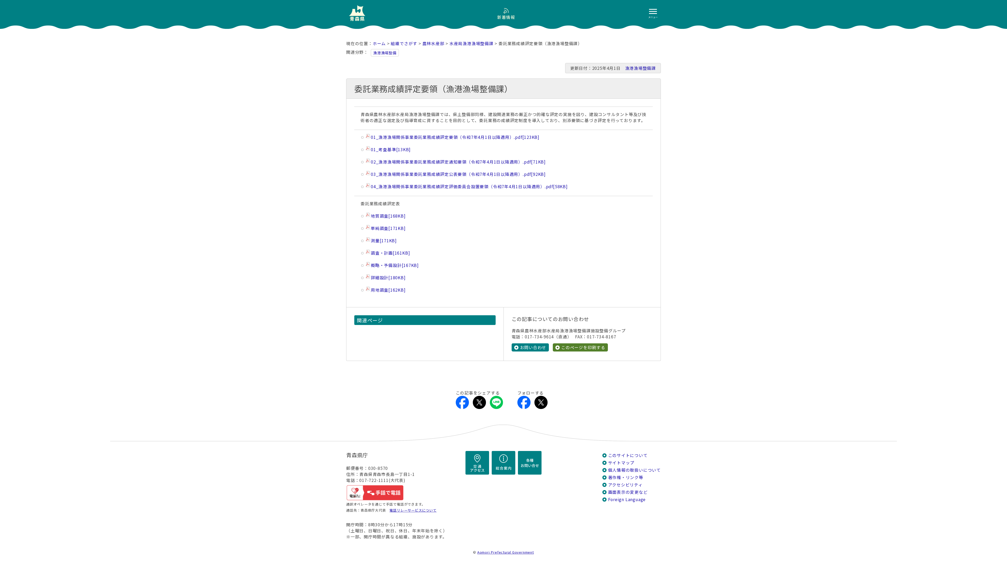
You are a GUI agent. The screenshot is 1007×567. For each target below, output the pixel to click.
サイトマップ (621, 463)
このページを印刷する (583, 347)
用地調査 (388, 290)
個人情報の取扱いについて (634, 470)
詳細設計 (388, 278)
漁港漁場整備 (385, 52)
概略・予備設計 (395, 265)
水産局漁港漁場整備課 (471, 43)
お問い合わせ (533, 347)
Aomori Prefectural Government (505, 552)
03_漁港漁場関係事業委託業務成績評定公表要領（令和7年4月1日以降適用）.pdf (458, 174)
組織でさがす (404, 43)
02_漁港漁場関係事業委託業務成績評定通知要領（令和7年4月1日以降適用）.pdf (458, 162)
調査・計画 (390, 253)
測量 (384, 241)
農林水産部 (433, 43)
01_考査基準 (391, 149)
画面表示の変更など (628, 492)
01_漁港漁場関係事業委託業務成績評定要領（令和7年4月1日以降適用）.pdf (455, 137)
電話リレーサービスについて (412, 510)
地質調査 (388, 216)
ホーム (379, 43)
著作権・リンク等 (625, 477)
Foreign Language (627, 499)
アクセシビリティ (625, 485)
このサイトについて (628, 455)
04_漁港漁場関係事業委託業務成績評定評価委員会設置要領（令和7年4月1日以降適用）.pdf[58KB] (469, 186)
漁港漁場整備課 (640, 68)
